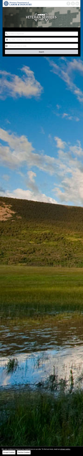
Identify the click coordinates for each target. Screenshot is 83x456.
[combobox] (41, 34)
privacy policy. (65, 449)
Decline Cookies (24, 452)
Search (41, 52)
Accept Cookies (9, 452)
